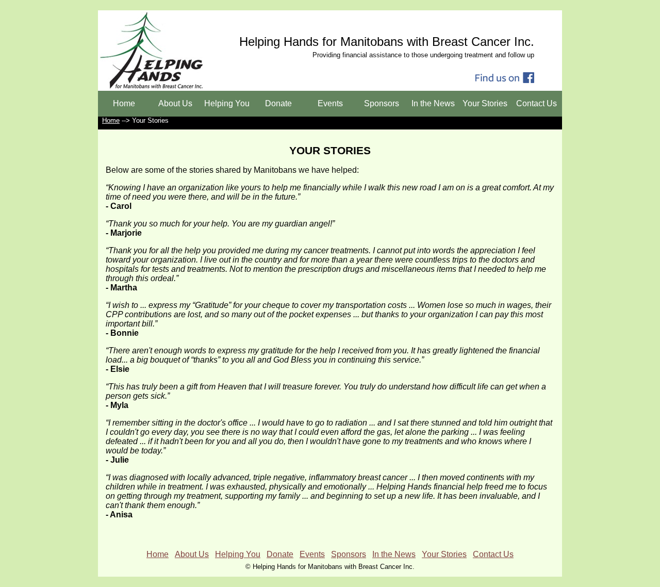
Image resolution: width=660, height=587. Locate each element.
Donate (278, 103)
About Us (175, 103)
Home (124, 103)
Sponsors (381, 103)
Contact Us (536, 103)
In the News (433, 103)
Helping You (227, 103)
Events (330, 103)
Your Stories (485, 103)
